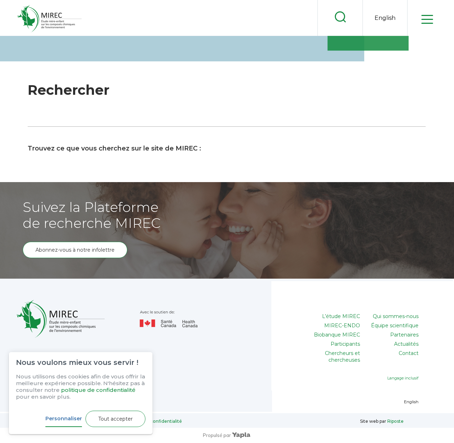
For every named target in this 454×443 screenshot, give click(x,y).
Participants (345, 344)
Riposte (395, 421)
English (385, 18)
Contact (409, 353)
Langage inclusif (403, 378)
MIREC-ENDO (342, 325)
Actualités (406, 344)
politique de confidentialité (98, 390)
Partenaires (404, 335)
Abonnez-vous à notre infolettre (75, 250)
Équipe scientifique (395, 325)
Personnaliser (63, 418)
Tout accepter (115, 419)
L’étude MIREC (341, 316)
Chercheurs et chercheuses (342, 356)
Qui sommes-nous (396, 316)
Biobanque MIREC (337, 335)
